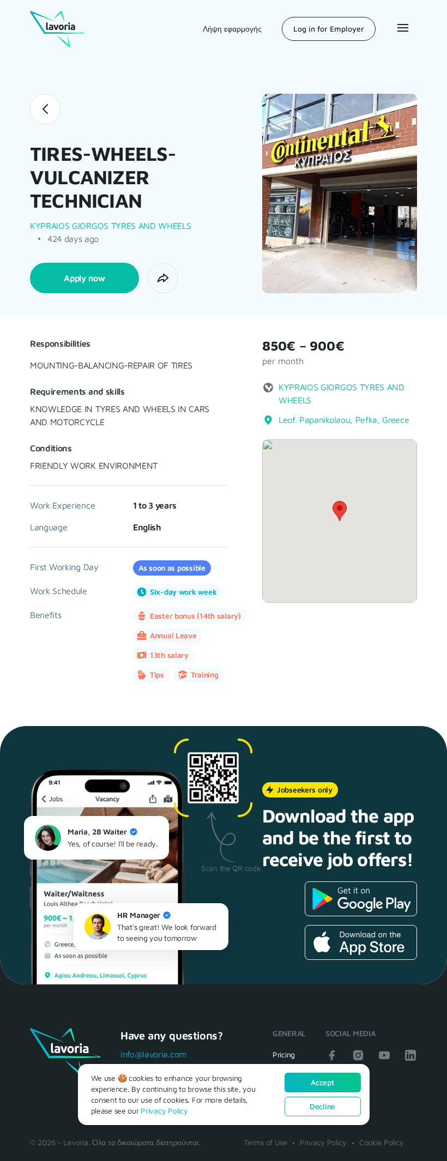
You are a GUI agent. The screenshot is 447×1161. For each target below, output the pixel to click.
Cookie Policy (381, 1142)
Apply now (84, 278)
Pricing (284, 1054)
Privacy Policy (323, 1142)
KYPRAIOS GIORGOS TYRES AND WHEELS (110, 226)
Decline (322, 1106)
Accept (322, 1082)
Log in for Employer (328, 28)
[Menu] (401, 28)
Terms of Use (265, 1142)
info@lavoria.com (153, 1054)
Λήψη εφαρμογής (232, 28)
